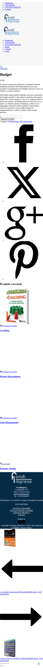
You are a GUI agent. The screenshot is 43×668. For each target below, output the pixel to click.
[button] (1, 66)
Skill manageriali (25, 121)
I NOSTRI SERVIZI (13, 7)
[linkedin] (23, 523)
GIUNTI (21, 515)
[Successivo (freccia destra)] (3, 665)
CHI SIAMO (10, 5)
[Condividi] (6, 663)
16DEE (16, 528)
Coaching (4, 330)
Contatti (8, 9)
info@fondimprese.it (21, 494)
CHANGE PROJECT (21, 513)
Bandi (7, 47)
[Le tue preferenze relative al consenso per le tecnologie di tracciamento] (39, 664)
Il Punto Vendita (8, 468)
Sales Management (9, 422)
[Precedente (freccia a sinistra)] (1, 665)
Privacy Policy (26, 528)
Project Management (10, 376)
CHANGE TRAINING (21, 508)
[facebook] (20, 523)
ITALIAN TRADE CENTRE (21, 511)
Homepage (9, 3)
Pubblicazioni (13, 121)
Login (7, 51)
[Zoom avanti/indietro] (1, 663)
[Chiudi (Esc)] (8, 663)
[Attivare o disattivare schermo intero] (3, 663)
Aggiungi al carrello (7, 119)
